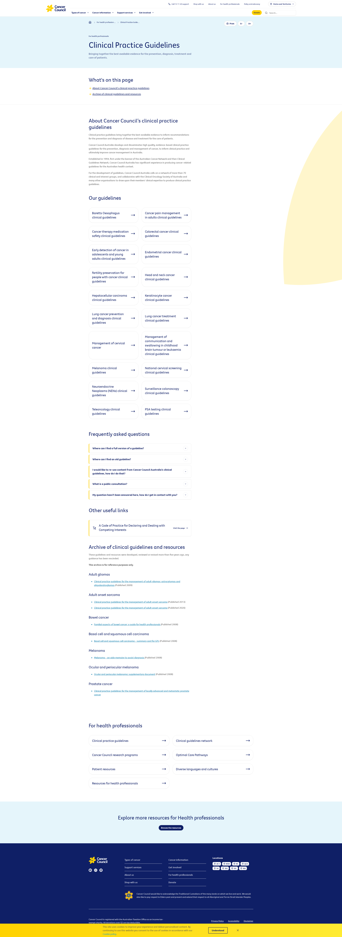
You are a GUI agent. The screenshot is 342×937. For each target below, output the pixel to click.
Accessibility (233, 921)
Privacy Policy (217, 921)
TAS (226, 868)
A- (241, 23)
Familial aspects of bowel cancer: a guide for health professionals (127, 624)
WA (244, 868)
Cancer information (178, 859)
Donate (257, 12)
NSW (228, 864)
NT (237, 864)
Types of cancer (132, 859)
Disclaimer (248, 921)
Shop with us (131, 882)
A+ (249, 23)
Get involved (174, 867)
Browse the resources (171, 827)
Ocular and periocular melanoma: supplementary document (124, 674)
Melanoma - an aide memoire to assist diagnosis (119, 657)
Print (232, 23)
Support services (133, 867)
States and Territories (282, 4)
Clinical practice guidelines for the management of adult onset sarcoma (131, 601)
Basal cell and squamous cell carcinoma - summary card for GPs (126, 641)
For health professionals (180, 874)
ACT (218, 864)
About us (129, 874)
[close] (237, 930)
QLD (246, 864)
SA (217, 868)
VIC (235, 868)
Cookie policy (109, 934)
